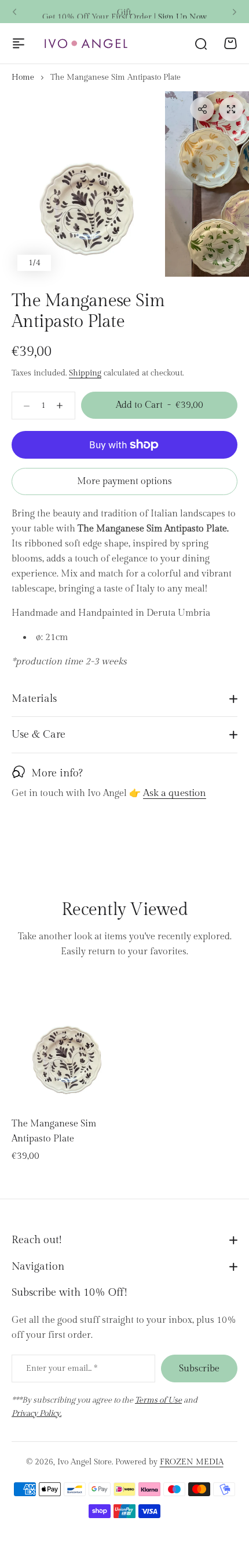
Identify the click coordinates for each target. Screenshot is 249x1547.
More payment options (124, 481)
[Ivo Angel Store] (86, 43)
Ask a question (174, 794)
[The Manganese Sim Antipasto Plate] (66, 1041)
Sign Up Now (182, 11)
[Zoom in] (86, 184)
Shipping (85, 373)
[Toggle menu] (18, 43)
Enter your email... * (61, 1368)
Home (23, 77)
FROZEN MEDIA (192, 1462)
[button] (14, 12)
